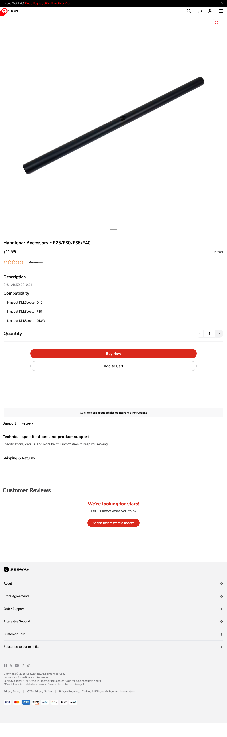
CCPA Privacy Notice (39, 691)
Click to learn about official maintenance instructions (113, 412)
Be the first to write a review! (114, 523)
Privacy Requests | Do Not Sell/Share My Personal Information (97, 691)
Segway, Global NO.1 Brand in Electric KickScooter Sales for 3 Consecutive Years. (53, 680)
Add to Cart (113, 366)
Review (27, 423)
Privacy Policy (12, 691)
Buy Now (113, 353)
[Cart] (199, 11)
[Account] (210, 11)
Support (9, 423)
